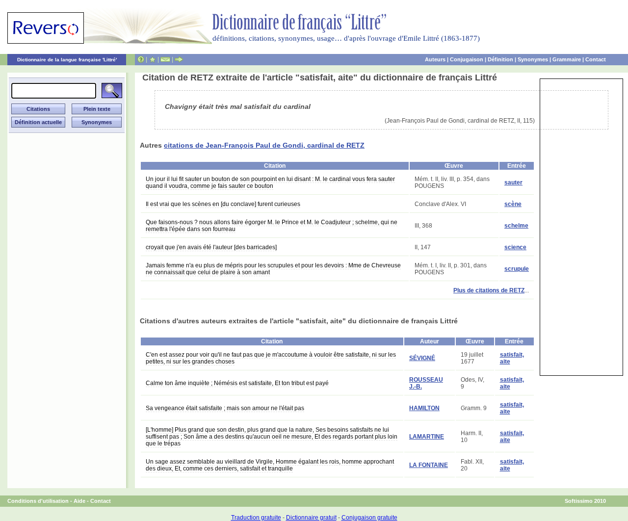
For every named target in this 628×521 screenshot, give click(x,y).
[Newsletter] (165, 59)
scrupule (516, 268)
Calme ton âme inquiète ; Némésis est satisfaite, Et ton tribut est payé (237, 383)
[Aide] (140, 59)
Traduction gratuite (256, 517)
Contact (595, 59)
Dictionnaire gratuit (311, 517)
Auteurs (435, 59)
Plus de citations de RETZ (488, 290)
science (515, 247)
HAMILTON (424, 408)
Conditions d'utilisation (38, 501)
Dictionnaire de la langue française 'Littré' (67, 59)
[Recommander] (179, 59)
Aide (79, 501)
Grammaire (566, 59)
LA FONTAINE (428, 465)
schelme (516, 225)
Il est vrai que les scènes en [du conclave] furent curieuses (223, 204)
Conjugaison (466, 59)
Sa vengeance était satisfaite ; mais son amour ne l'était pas (225, 408)
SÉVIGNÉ (422, 358)
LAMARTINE (426, 436)
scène (513, 204)
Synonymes (533, 59)
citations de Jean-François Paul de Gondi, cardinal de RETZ (264, 145)
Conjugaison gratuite (369, 517)
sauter (513, 182)
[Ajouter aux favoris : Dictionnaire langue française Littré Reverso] (152, 59)
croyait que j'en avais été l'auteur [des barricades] (211, 247)
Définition (500, 59)
